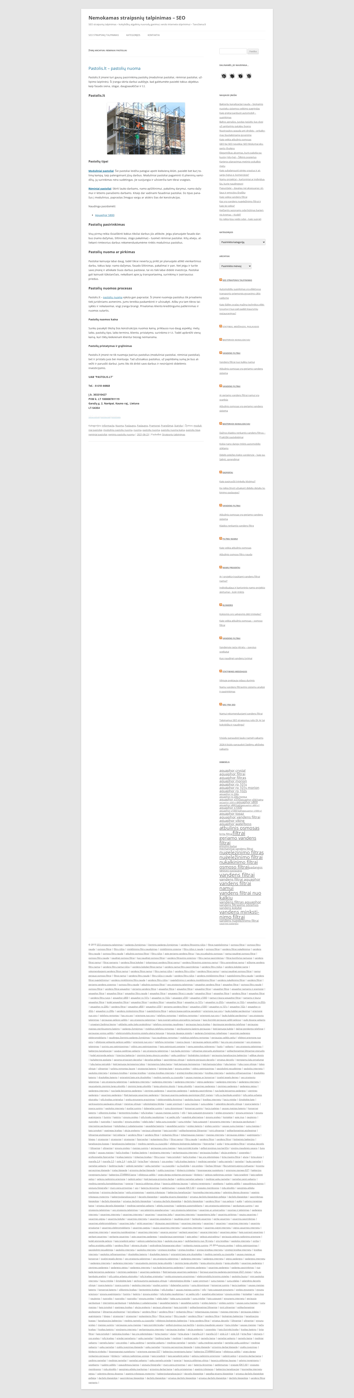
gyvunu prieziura (244, 1112)
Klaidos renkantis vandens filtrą (236, 525)
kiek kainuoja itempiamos (187, 1064)
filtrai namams (110, 962)
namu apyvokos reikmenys (201, 1046)
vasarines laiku (165, 1214)
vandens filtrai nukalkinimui (236, 949)
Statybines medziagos (235, 671)
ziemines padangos (227, 1086)
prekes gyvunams (225, 1112)
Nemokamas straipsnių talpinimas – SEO (136, 17)
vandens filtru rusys (100, 997)
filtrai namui (120, 975)
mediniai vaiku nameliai (218, 1179)
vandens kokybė (230, 908)
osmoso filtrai (234, 867)
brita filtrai (225, 834)
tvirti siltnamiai (216, 1130)
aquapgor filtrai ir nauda (180, 993)
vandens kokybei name (236, 966)
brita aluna (256, 1156)
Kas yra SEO (229, 704)
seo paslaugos (233, 870)
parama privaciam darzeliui (128, 1059)
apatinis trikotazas (155, 1192)
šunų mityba (231, 1325)
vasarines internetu (110, 1214)
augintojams (253, 1134)
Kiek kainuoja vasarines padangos (141, 1095)
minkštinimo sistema (170, 949)
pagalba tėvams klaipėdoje (174, 1196)
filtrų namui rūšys (163, 971)
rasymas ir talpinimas (238, 1210)
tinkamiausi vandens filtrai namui (163, 962)
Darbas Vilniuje (213, 1165)
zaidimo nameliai (97, 1360)
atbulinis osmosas (239, 827)
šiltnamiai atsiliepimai (99, 1134)
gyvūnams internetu (160, 1152)
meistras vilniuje (132, 1103)
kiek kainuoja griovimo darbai (159, 1179)
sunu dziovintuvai (174, 1108)
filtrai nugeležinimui (218, 944)
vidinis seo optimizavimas (144, 1046)
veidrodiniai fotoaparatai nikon (165, 1245)
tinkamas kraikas (143, 1156)
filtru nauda (191, 1139)
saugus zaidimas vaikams (127, 1050)
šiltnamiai (95, 1148)
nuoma (137, 430)
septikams (218, 1183)
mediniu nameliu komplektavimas (105, 1183)
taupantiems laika (206, 1214)
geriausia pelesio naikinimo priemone (241, 1236)
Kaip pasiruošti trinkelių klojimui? (237, 481)
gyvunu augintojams (110, 1294)
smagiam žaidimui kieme (103, 1024)
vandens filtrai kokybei (132, 962)
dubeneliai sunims (153, 1108)
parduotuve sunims (243, 1205)
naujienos (252, 1117)
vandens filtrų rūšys (185, 971)
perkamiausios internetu (185, 1152)
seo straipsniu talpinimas (180, 984)
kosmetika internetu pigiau (207, 1192)
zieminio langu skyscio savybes (153, 1055)
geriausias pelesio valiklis (206, 1042)
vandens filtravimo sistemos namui (200, 962)
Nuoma (119, 425)
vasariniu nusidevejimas (123, 1232)
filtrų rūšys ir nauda (193, 949)
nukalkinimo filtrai (238, 862)
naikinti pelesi (135, 1179)
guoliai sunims (134, 1108)
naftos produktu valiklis (100, 1245)
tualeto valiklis (233, 1183)
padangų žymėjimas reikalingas (211, 1033)
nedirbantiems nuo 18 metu (199, 1241)
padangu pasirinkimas (201, 1090)
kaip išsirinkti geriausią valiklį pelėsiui (222, 1019)
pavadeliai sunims (175, 1126)
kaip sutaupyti (200, 1121)
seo (222, 870)
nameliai (239, 1161)
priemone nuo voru (213, 1011)
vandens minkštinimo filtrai (210, 975)
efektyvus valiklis (147, 1174)
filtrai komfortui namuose (239, 958)
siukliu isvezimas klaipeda (130, 1347)
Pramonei (154, 425)
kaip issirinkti (170, 1130)
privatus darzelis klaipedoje (110, 1205)
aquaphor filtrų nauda (136, 993)
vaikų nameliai (145, 1338)
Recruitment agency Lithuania (238, 1165)
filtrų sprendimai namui (232, 962)
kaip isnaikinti (241, 1174)
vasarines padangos (228, 923)
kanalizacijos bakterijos (124, 1143)
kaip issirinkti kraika (188, 1148)
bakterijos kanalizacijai (100, 1050)
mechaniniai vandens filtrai (236, 848)
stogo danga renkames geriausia (175, 1174)
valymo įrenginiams (200, 1183)
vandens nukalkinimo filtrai (231, 980)
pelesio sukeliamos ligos (149, 1241)
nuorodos (93, 1121)
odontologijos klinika (153, 1103)
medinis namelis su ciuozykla (168, 1077)
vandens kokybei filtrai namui (147, 966)
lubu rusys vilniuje (247, 1064)
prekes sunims (212, 1126)
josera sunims (95, 1108)
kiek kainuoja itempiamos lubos (129, 1064)
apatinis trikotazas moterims (140, 1373)
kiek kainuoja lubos (212, 1064)
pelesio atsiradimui (210, 1236)
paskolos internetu (253, 1068)
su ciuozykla (168, 1165)
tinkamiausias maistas (192, 1134)
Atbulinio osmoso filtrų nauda (235, 554)
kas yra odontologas (209, 1156)
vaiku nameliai (152, 1165)
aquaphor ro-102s (161, 997)
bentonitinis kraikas (129, 1112)
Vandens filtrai (231, 353)
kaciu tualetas (212, 1108)
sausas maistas (106, 1152)
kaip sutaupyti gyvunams (200, 1112)
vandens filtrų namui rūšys (116, 966)
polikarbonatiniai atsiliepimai (241, 1130)
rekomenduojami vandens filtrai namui (108, 971)
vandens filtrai (237, 874)
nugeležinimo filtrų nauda (240, 975)
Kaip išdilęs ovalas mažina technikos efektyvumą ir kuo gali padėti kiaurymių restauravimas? (242, 309)
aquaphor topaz (231, 813)
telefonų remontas (109, 1015)
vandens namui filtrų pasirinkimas (181, 966)
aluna (246, 1156)
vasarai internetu (209, 1232)
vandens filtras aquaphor (240, 901)
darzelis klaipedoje (148, 1196)
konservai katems (107, 1289)
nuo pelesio (228, 1201)
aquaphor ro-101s (140, 997)
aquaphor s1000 (230, 808)
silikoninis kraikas (107, 1112)
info (183, 1112)
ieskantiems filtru (159, 1139)
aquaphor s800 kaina (230, 805)
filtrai (238, 832)
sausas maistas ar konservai (200, 1077)
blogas (91, 1139)
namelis (192, 1342)
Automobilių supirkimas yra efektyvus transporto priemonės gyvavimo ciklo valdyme (240, 293)
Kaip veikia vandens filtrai (233, 197)
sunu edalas (207, 1103)
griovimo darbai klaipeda (142, 1170)
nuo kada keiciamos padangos (126, 1090)
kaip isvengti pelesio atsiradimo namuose (179, 1019)
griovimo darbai (228, 846)
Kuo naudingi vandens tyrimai (235, 658)
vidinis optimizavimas (203, 1068)
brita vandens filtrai (235, 1143)
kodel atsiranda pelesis (102, 1055)
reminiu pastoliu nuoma (121, 434)
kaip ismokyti (95, 1130)
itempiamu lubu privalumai (250, 1059)
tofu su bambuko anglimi (228, 1095)
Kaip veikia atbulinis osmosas (235, 139)
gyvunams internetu (220, 1121)
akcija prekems (132, 1130)
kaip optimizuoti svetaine (172, 1046)
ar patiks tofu (173, 1117)
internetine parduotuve (100, 1126)
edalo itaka (148, 1121)
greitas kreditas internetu (161, 1072)
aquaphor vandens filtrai (239, 817)
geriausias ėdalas (236, 1134)
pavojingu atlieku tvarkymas (133, 1369)
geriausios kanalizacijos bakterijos (229, 1055)
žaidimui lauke (116, 1165)
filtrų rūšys (119, 949)
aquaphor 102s (237, 1006)
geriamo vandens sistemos (102, 984)
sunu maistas (191, 1103)
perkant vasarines (188, 1232)
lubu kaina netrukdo (100, 1064)
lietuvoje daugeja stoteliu (179, 1033)
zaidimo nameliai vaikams (190, 1179)
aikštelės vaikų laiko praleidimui (134, 1024)
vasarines (150, 1214)
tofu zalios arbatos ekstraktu (123, 1276)
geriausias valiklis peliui (223, 1037)
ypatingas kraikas (113, 1130)
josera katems (252, 1103)
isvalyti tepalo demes (228, 1077)
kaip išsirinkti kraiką (228, 1329)
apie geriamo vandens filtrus (179, 953)
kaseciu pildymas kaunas (175, 1183)
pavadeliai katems (154, 1126)
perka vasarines (222, 1218)
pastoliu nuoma (112, 297)
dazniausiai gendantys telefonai (229, 1024)
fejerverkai (142, 1139)
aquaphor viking (231, 820)
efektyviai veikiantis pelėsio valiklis (113, 1042)
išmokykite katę (247, 1099)
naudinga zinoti (182, 1218)
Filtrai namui (230, 538)
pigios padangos (205, 1081)
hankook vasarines (201, 1218)
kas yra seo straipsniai (232, 1042)
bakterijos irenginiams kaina (177, 1351)
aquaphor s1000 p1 (253, 811)
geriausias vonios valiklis (101, 1033)
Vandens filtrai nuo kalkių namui (237, 362)
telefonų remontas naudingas (168, 1024)
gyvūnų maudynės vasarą (244, 1148)
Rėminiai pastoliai (99, 188)
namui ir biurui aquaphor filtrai (225, 997)
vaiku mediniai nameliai (210, 1342)
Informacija (108, 425)
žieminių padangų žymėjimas (163, 944)
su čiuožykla (183, 1165)
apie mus (239, 1117)
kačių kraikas (122, 1152)
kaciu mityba (229, 1099)
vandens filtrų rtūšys (212, 966)
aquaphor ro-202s (214, 1002)
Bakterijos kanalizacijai (236, 339)
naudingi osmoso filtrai (123, 958)
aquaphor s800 (247, 802)
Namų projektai (231, 567)
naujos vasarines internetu (166, 1227)
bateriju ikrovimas (150, 1187)
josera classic (183, 1042)
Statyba (178, 425)
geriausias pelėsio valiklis (115, 1019)
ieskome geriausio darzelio (201, 1059)
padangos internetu (140, 1081)
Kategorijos (133, 35)
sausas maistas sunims (167, 1112)
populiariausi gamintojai (171, 1236)
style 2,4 (121, 1161)
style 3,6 (131, 1161)
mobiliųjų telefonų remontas (159, 1028)
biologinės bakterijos (244, 1139)
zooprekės (244, 1152)
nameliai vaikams (97, 1165)
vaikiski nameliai (134, 1165)
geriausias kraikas (209, 1152)
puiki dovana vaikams (254, 1019)
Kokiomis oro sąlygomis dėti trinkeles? (240, 614)
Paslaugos (130, 425)
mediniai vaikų (191, 1338)
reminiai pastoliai (97, 434)
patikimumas (168, 1187)
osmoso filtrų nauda (113, 953)
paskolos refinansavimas (238, 1072)
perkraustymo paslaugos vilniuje (105, 1103)
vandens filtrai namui (235, 885)
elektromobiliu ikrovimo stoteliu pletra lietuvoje (140, 1033)
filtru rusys (159, 1156)
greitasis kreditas (119, 1072)
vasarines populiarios (160, 1218)
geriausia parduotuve (244, 1121)
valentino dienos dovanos (236, 1192)
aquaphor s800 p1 (251, 805)
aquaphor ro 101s (233, 784)
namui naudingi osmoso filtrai (240, 953)
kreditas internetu (214, 1072)
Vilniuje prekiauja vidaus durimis (237, 680)
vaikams (229, 1046)
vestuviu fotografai (98, 1187)
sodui (219, 1143)
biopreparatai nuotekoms (210, 1170)
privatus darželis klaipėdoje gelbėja (208, 1196)
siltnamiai (103, 1068)
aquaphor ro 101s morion (239, 787)
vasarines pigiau (96, 1218)
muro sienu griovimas (121, 1187)
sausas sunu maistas (233, 1126)
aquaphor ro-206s (99, 1006)
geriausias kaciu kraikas (198, 1024)
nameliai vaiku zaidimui (237, 1342)
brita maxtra (161, 1333)
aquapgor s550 (180, 997)
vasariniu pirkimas (227, 1214)
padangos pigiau (248, 1086)
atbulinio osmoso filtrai (137, 953)
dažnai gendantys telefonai (249, 1028)
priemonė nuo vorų (210, 1015)
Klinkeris (228, 605)
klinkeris (198, 1174)
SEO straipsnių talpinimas (103, 35)
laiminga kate (166, 1068)
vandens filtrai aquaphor (239, 879)
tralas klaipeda (119, 1170)
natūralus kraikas (121, 1333)
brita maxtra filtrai (231, 1156)
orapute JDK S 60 (186, 1187)
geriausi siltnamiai (151, 1130)
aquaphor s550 (229, 799)
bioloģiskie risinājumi (199, 1055)
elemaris (154, 1161)
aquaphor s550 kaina (251, 799)
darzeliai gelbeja (152, 1059)
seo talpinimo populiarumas (154, 1210)
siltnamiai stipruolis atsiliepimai (208, 1050)
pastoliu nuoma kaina (173, 430)
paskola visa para (174, 1241)
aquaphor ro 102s (233, 791)
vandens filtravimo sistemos (238, 905)
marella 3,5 (108, 1161)
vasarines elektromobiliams (102, 1223)
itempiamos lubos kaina (160, 1064)
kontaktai (227, 1117)
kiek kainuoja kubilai (223, 1028)
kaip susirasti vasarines (251, 1232)
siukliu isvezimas (166, 1170)
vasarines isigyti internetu (217, 1227)
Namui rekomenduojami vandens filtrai (241, 713)
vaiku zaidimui (178, 1055)
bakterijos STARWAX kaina (122, 1174)
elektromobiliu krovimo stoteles (213, 1276)
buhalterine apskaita (100, 1059)
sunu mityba (184, 1121)
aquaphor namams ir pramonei (248, 988)
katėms (117, 1117)
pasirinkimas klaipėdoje (132, 1378)
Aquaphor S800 (104, 215)
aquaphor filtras (232, 777)
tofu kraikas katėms (185, 1161)
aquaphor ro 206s (229, 794)
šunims (107, 1117)
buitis (220, 1046)
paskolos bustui (192, 1099)
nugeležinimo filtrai (241, 857)
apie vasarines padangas (144, 1236)
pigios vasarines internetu (246, 1227)
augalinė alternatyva (192, 1117)
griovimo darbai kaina (113, 1192)
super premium (174, 1103)
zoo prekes (167, 1161)
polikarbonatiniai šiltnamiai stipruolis (246, 1050)
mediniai (176, 1338)
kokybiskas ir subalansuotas (128, 1126)
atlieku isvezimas (165, 1205)
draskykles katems (107, 1077)
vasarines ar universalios (212, 1210)
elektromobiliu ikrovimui (169, 1099)
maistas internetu (215, 1134)
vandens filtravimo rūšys (193, 944)
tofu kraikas (147, 1112)
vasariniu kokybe (116, 1218)
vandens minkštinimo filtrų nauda (128, 980)
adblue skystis (256, 1055)
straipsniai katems (147, 1068)
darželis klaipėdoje (238, 1196)
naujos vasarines (247, 1214)
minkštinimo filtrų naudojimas (142, 949)
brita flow (143, 1161)
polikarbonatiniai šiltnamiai (193, 1130)
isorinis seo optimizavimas (115, 1046)
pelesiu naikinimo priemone (111, 1179)
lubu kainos (230, 1064)
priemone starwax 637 (237, 1170)
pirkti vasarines (145, 1223)
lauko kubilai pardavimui (237, 1011)
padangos (256, 867)
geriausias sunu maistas (163, 1148)
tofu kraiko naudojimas (152, 1117)
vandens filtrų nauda (139, 975)
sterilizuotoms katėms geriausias (194, 1028)
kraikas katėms (139, 1152)
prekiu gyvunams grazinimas (140, 1099)
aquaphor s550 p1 (228, 802)
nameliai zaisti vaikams (244, 1179)
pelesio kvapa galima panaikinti (185, 1011)
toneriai (129, 1183)
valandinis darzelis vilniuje (229, 1103)
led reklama (119, 1134)
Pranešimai (167, 425)
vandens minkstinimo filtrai (239, 914)
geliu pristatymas (135, 1192)
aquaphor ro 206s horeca (233, 796)
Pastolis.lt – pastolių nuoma (114, 68)
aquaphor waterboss (235, 824)
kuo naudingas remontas (165, 1037)
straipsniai (103, 1139)
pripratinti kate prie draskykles (135, 1077)
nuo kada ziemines (180, 1050)
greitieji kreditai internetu (190, 1072)
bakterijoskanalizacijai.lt (124, 1196)
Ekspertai (228, 472)
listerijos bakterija (125, 1055)
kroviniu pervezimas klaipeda (177, 1347)
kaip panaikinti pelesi (178, 1355)
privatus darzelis (225, 1059)
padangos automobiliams (189, 1205)
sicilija (256, 1241)
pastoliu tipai (193, 430)
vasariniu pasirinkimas (243, 1218)
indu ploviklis (228, 1187)
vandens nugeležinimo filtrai (239, 921)
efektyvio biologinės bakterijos (185, 1143)
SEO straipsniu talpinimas (237, 280)
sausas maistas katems (234, 1108)
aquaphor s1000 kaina (231, 810)
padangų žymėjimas (135, 944)
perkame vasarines (119, 1236)
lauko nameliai (253, 1161)
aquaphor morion (233, 781)
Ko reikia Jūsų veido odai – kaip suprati (240, 219)
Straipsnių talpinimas (173, 434)
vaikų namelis (225, 1161)
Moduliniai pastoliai (101, 171)
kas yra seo (127, 1015)
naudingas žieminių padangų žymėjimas (129, 1037)
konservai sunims (194, 1108)
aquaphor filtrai (232, 773)
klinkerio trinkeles (186, 1170)
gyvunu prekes (182, 1068)
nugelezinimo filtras (241, 852)
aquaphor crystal (232, 770)
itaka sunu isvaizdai (166, 1121)
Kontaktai (154, 35)
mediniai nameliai (207, 1161)
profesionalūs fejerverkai (101, 1156)
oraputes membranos (208, 1187)
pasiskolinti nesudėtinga (229, 1068)
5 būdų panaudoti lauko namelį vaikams (241, 738)
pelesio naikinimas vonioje (218, 1174)
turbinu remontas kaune (122, 1068)
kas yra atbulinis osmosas (209, 953)
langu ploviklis (185, 1086)
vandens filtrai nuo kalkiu (240, 895)
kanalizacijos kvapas (98, 1143)
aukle (239, 1201)
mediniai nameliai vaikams (140, 1205)
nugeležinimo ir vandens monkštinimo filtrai (192, 980)
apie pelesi (192, 1236)
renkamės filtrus (170, 1134)
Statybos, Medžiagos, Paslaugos (241, 326)
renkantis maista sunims (195, 1245)
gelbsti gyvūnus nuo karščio (215, 1148)
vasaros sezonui (168, 1232)
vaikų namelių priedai (160, 1360)
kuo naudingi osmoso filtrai (151, 958)
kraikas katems (124, 1156)
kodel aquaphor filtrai (118, 1002)
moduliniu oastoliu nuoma (117, 430)
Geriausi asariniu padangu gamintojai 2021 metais (187, 1095)
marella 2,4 (94, 1161)
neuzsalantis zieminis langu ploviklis (106, 1086)
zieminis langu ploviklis (139, 1086)
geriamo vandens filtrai (237, 840)
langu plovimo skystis (164, 1086)
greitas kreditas (138, 1072)
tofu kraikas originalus (111, 1099)
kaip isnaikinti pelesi (124, 1241)
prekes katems (194, 1126)
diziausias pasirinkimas (167, 1223)
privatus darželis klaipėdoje (137, 1201)
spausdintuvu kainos (253, 1183)
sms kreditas (222, 1241)
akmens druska (139, 1245)
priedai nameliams (126, 1338)
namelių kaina (208, 1338)
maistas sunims (140, 1148)
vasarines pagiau (141, 1227)
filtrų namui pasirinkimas (211, 958)
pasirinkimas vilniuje (174, 1059)
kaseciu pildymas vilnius (148, 1183)
